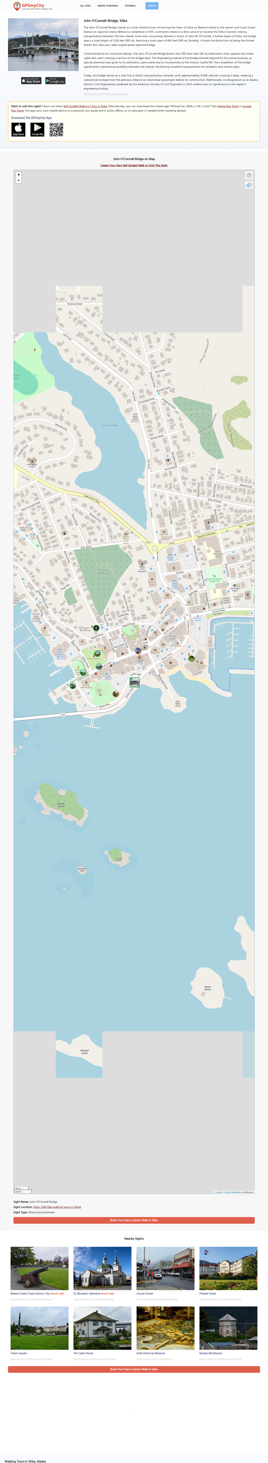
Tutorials (130, 6)
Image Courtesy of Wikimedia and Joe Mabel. (158, 1299)
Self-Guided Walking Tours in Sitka (85, 106)
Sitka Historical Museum (151, 1353)
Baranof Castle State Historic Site (30, 1294)
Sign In (152, 6)
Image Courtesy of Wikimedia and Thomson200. (106, 94)
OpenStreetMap (233, 1192)
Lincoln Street (145, 1294)
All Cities (85, 6)
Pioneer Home (207, 1294)
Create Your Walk (107, 6)
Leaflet (218, 1192)
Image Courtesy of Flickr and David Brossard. (220, 1299)
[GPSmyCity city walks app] (32, 6)
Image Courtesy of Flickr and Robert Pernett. (94, 1299)
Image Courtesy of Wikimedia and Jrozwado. (31, 1299)
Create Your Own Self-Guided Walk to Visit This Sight (134, 165)
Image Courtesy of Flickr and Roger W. (154, 1359)
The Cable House (83, 1353)
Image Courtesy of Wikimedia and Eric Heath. (220, 1359)
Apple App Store (228, 106)
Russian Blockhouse (210, 1353)
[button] (134, 681)
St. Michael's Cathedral (86, 1294)
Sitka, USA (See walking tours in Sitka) (57, 1207)
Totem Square (19, 1353)
